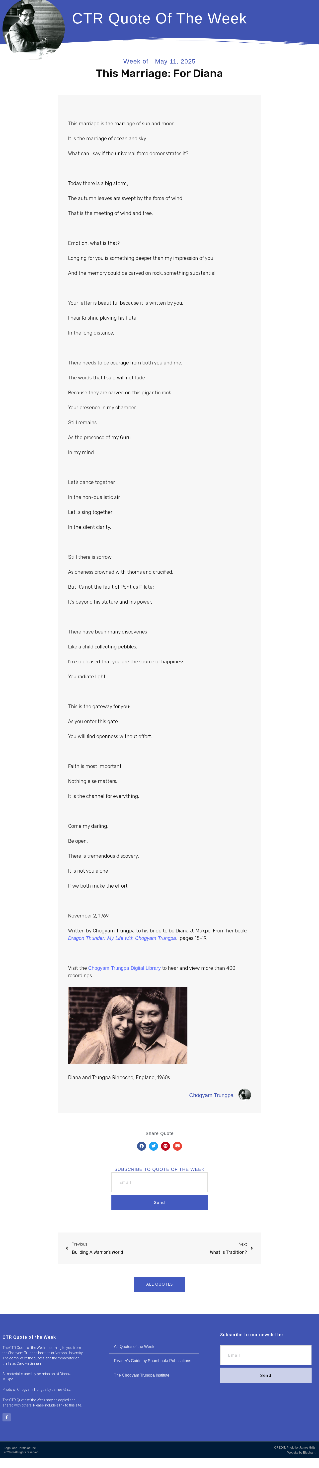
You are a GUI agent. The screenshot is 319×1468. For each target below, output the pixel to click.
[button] (141, 1146)
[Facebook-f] (6, 1417)
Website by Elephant (301, 1452)
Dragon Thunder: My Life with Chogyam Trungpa (122, 938)
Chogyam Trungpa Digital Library (124, 968)
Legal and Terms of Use (20, 1448)
